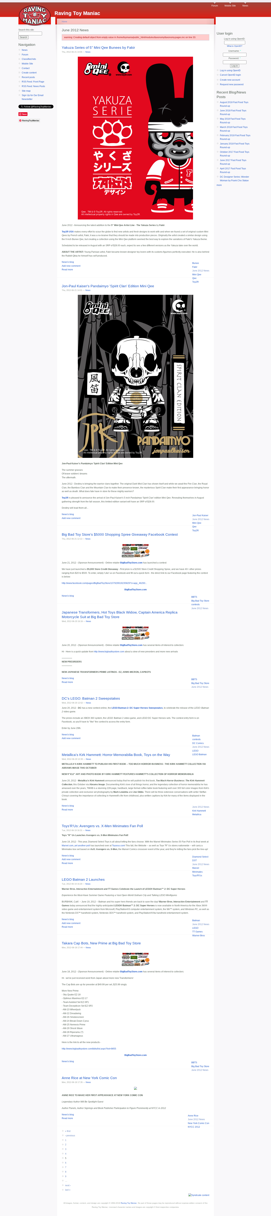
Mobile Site (230, 5)
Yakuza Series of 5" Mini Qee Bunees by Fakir (98, 48)
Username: (234, 51)
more (219, 185)
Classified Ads (29, 59)
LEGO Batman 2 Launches (83, 879)
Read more (67, 269)
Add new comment (71, 266)
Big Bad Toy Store (200, 601)
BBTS (194, 597)
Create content (29, 72)
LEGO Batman (199, 754)
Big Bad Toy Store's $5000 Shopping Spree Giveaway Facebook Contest (120, 534)
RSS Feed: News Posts (33, 86)
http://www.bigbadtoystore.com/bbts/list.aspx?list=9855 (89, 1048)
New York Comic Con (198, 1123)
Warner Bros (198, 935)
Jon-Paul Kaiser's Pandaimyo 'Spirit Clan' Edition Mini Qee (108, 286)
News (245, 5)
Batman (196, 735)
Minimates (197, 872)
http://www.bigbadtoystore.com (109, 651)
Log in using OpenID (230, 70)
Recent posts (28, 77)
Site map (26, 91)
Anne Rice (193, 1115)
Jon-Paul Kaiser (200, 515)
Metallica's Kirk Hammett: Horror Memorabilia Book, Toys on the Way (116, 755)
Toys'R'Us (197, 875)
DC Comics (198, 743)
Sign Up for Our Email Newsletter (33, 97)
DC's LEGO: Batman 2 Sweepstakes (91, 698)
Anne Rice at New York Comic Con (89, 1078)
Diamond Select (200, 857)
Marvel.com (67, 845)
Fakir (194, 267)
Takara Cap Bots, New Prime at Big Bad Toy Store (101, 943)
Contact (25, 68)
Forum (214, 5)
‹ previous (70, 1135)
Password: (235, 58)
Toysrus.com (118, 845)
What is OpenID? (234, 46)
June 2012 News (200, 270)
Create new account (230, 80)
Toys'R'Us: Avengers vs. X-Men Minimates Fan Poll (102, 826)
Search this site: (26, 30)
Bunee (195, 263)
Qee (194, 278)
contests (195, 604)
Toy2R (195, 282)
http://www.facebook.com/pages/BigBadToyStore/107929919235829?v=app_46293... (104, 583)
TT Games (197, 931)
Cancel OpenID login (230, 75)
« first (67, 1131)
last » (67, 1190)
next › (68, 1185)
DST (194, 860)
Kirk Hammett (199, 811)
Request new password (232, 84)
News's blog (68, 262)
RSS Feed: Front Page (33, 81)
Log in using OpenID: (234, 39)
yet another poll (82, 845)
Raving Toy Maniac (129, 1203)
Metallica (196, 814)
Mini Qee (196, 274)
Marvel (195, 868)
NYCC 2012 (194, 1127)
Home (64, 21)
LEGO (195, 751)
